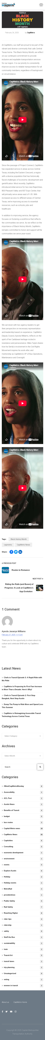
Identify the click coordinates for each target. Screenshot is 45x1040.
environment (23, 859)
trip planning (23, 967)
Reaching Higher (23, 913)
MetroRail (23, 889)
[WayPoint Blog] (8, 5)
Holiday (23, 877)
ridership (23, 925)
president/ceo (23, 895)
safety (23, 931)
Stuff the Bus (23, 937)
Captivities (23, 840)
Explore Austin (23, 871)
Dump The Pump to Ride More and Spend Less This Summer (22, 705)
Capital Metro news (23, 828)
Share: (4, 552)
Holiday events (23, 883)
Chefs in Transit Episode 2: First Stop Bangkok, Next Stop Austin (18, 696)
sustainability (23, 943)
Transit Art (23, 955)
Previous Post (9, 563)
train (23, 949)
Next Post (37, 579)
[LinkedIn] (20, 552)
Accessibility (23, 792)
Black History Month (19, 539)
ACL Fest (23, 798)
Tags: (4, 539)
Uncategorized (23, 973)
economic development (23, 853)
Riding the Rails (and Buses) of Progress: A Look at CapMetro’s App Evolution (19, 587)
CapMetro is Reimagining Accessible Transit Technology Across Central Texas (21, 714)
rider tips (23, 919)
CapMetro (31, 33)
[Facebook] (11, 552)
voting (23, 979)
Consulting (23, 846)
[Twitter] (16, 552)
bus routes (23, 822)
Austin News (23, 804)
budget (23, 816)
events (23, 865)
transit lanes (23, 961)
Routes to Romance (21, 570)
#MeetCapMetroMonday (23, 786)
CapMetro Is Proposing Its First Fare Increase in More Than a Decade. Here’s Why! (22, 687)
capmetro (8, 545)
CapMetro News (11, 37)
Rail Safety (23, 907)
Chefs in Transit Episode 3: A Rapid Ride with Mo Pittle (22, 679)
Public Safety (23, 901)
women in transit (23, 985)
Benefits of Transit (23, 810)
